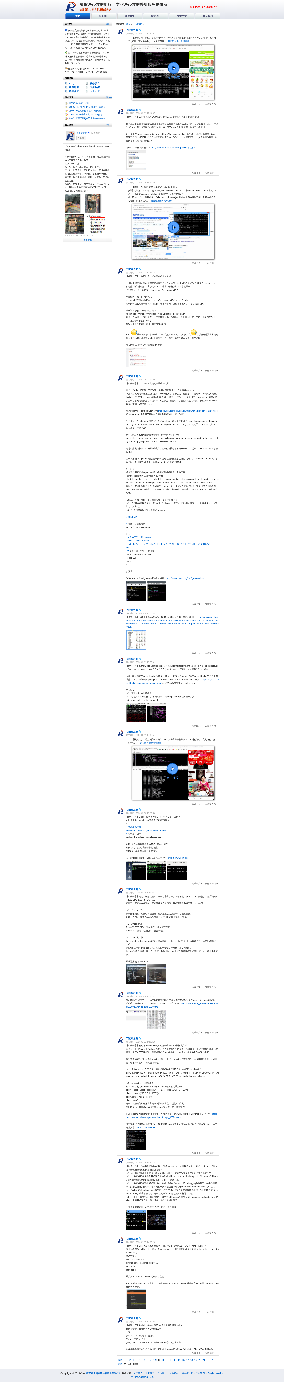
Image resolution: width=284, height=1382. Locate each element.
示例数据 (95, 87)
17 (187, 1360)
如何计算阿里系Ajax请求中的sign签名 (87, 118)
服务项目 (95, 83)
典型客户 (162, 1373)
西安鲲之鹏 (81, 133)
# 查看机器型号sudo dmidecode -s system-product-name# (146, 830)
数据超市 (74, 91)
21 (203, 1360)
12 (167, 1360)
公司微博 (138, 24)
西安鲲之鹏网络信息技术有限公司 (103, 1373)
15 (179, 1360)
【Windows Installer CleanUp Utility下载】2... (174, 147)
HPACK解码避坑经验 (79, 103)
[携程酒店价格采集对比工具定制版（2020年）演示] (173, 258)
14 (175, 1360)
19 (195, 1360)
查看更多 (87, 240)
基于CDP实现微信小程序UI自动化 (85, 111)
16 (183, 1360)
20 (199, 1360)
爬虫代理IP (187, 1373)
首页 (128, 24)
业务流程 (150, 1373)
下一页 (210, 1360)
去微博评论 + (211, 104)
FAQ (72, 83)
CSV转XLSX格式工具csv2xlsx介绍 (86, 114)
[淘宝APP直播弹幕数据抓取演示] (173, 799)
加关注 (82, 138)
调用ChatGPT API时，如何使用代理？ (87, 107)
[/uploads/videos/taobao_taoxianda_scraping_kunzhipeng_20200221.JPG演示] (173, 99)
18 (191, 1360)
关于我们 (138, 1373)
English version (215, 1373)
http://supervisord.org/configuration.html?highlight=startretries (187, 411)
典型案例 (74, 87)
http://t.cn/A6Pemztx (178, 858)
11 (163, 1360)
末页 (120, 1364)
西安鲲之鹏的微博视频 (178, 41)
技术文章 (95, 91)
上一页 (127, 1360)
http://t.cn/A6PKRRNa (147, 1127)
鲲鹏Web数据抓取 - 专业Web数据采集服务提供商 (123, 4)
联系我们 (200, 1373)
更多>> (109, 24)
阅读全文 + (197, 104)
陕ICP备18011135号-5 (142, 1377)
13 (171, 1360)
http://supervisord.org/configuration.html (185, 578)
